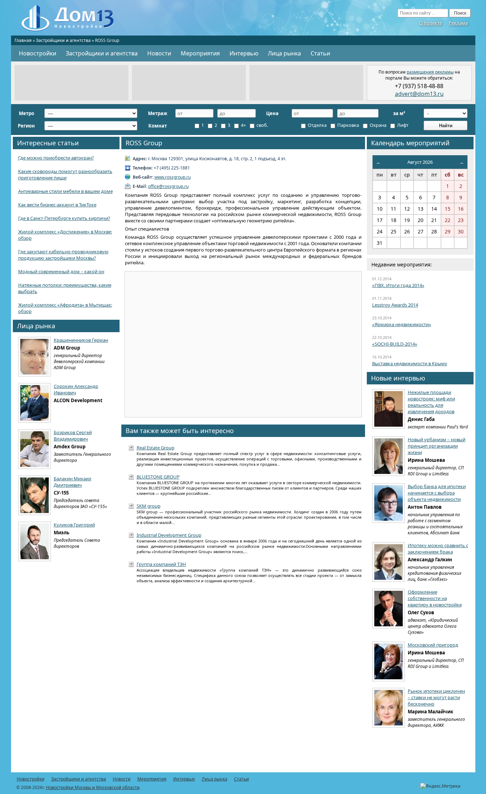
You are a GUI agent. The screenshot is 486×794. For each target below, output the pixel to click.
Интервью (243, 53)
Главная (23, 40)
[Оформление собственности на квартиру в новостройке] (388, 608)
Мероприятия (200, 53)
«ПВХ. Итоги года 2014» (398, 285)
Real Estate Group (155, 447)
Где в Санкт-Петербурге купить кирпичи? (64, 218)
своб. (261, 125)
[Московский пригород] (388, 661)
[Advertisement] (71, 83)
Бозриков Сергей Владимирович (73, 435)
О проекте (430, 23)
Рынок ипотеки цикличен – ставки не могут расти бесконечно (436, 697)
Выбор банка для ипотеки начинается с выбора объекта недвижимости (437, 492)
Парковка (347, 125)
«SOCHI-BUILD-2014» (394, 344)
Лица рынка (284, 53)
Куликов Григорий (74, 525)
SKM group (148, 506)
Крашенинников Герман (81, 340)
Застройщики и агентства (63, 40)
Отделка (317, 125)
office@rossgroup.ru (168, 186)
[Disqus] (243, 682)
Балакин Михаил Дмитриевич (72, 481)
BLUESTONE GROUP (158, 477)
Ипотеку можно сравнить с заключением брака (438, 548)
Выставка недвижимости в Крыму (409, 363)
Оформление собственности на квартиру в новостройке (435, 598)
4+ (243, 125)
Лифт (402, 125)
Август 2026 (420, 162)
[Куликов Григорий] (34, 541)
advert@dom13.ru (419, 94)
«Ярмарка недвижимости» (401, 324)
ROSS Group (144, 143)
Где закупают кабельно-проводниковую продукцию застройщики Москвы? (63, 254)
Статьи (320, 53)
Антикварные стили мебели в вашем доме (65, 191)
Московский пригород (433, 645)
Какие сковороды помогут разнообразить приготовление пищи (65, 174)
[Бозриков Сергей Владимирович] (34, 449)
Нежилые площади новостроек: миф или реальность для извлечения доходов (431, 402)
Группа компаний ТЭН (161, 564)
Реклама (458, 23)
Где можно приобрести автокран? (56, 158)
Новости (159, 53)
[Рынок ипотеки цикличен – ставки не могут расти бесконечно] (388, 708)
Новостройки (37, 53)
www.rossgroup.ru (172, 177)
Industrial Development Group (169, 535)
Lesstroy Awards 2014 (395, 305)
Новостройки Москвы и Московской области (92, 787)
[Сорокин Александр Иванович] (34, 403)
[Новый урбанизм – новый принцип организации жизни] (388, 456)
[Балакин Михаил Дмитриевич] (34, 495)
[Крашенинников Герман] (34, 357)
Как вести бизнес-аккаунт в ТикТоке (57, 204)
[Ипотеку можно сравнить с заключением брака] (388, 562)
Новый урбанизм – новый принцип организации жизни (436, 445)
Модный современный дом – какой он (61, 271)
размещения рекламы (430, 72)
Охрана (377, 125)
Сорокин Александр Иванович (76, 389)
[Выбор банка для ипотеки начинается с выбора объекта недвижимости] (388, 503)
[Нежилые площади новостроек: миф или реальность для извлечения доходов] (388, 409)
